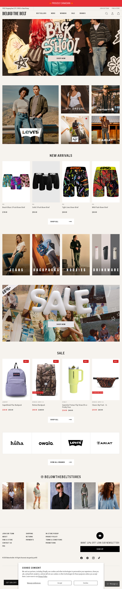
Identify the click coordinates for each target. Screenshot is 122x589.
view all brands (57, 462)
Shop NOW (61, 324)
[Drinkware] (106, 254)
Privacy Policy (42, 576)
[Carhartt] (106, 99)
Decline (85, 583)
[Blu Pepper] (75, 99)
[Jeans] (16, 254)
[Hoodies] (76, 254)
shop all (54, 221)
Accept (60, 583)
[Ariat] (106, 130)
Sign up (100, 549)
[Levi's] (30, 114)
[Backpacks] (46, 254)
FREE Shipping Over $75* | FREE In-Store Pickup (15, 8)
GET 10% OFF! (11, 582)
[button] (106, 13)
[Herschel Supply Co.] (75, 130)
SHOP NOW (61, 58)
